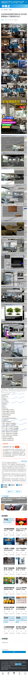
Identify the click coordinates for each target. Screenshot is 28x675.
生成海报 (5, 496)
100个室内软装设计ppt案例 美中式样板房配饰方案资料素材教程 (21, 549)
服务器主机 (6, 664)
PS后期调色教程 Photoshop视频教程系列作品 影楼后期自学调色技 (9, 627)
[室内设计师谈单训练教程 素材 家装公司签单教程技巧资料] (9, 600)
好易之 (2, 19)
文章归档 (19, 662)
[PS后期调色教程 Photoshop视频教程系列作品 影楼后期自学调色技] (9, 619)
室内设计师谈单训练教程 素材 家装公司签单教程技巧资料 (9, 608)
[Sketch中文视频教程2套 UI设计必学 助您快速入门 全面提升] (21, 521)
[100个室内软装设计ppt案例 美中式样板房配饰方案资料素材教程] (21, 541)
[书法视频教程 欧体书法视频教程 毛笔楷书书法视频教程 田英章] (21, 600)
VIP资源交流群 (12, 664)
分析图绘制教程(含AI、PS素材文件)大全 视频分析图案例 (9, 529)
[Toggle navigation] (25, 6)
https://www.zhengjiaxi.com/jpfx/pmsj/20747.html (13, 466)
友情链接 (23, 662)
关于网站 (11, 662)
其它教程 (5, 485)
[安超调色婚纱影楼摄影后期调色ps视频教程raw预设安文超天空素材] (9, 580)
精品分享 (20, 485)
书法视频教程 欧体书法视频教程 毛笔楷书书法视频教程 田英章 (21, 608)
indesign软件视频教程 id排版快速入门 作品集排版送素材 (21, 588)
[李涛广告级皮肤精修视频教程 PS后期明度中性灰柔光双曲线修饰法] (9, 560)
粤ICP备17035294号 (21, 661)
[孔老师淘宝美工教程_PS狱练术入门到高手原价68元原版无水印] (21, 560)
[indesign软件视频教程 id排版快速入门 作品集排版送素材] (21, 580)
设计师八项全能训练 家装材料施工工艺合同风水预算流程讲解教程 (21, 627)
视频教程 (5, 487)
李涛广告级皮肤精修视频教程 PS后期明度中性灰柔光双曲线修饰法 (9, 568)
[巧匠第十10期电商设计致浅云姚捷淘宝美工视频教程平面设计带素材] (9, 541)
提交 (14, 651)
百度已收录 (24, 461)
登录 (17, 446)
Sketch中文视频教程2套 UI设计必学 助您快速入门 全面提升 (21, 529)
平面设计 (16, 19)
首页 (2, 9)
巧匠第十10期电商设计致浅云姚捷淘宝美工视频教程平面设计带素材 (9, 549)
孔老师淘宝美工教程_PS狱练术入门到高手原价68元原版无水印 (21, 568)
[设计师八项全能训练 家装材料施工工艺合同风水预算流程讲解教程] (21, 619)
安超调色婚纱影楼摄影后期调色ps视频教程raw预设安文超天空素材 (9, 588)
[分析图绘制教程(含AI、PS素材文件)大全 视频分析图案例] (9, 521)
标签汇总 (15, 662)
